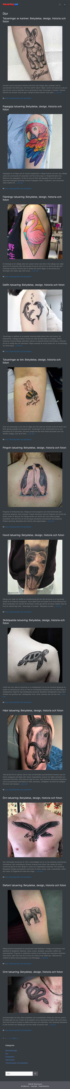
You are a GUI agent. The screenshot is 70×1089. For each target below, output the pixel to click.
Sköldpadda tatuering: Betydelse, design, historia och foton (34, 622)
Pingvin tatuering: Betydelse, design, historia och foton (34, 447)
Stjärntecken (10, 1060)
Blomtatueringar (11, 1050)
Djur (6, 98)
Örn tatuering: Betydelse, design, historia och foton (32, 797)
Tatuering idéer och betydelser (20, 98)
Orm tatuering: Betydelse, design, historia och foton (33, 971)
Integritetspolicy (44, 1086)
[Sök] (35, 1074)
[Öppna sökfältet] (59, 4)
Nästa (15, 1038)
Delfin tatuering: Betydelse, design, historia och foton (34, 284)
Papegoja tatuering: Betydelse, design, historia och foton (32, 108)
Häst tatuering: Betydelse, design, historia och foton (33, 710)
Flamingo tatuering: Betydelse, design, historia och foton (32, 198)
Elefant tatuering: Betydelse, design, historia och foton (34, 885)
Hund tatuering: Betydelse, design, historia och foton (33, 535)
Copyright (34, 1086)
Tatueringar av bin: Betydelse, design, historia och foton (32, 361)
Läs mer (59, 92)
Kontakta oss (25, 1086)
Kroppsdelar (9, 1057)
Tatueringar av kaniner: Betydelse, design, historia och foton (34, 20)
